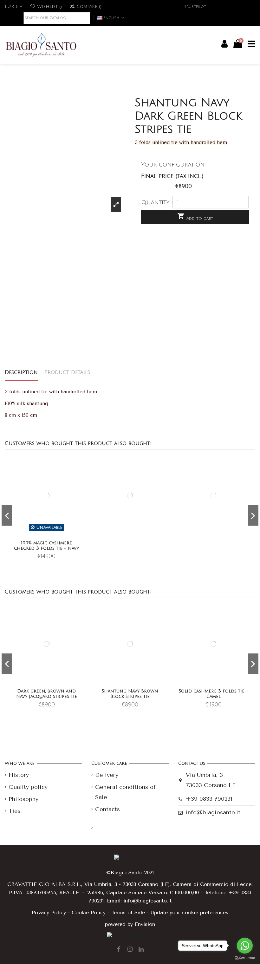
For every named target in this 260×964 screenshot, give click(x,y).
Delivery (106, 774)
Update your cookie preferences (189, 912)
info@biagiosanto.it (213, 812)
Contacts (107, 809)
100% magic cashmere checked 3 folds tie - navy (46, 546)
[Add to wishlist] (80, 466)
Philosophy (23, 799)
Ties (15, 810)
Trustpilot (195, 7)
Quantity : (157, 202)
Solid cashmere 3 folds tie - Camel (213, 694)
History (19, 774)
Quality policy (28, 787)
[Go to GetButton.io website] (245, 958)
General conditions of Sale (125, 792)
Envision (145, 924)
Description (21, 372)
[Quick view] (80, 488)
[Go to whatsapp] (245, 946)
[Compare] (80, 477)
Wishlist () (49, 6)
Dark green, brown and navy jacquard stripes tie (46, 694)
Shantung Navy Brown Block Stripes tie (130, 694)
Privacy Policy (49, 912)
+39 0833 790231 (209, 798)
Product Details (67, 372)
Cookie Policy (89, 912)
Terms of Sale (128, 912)
